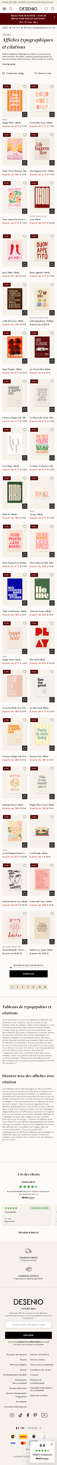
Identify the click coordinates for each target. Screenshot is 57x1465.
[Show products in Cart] (52, 8)
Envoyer (28, 1335)
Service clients (37, 1359)
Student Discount (18, 1388)
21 (40, 987)
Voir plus (28, 974)
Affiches (16, 27)
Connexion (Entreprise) (15, 1407)
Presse (23, 1359)
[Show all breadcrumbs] (5, 27)
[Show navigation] (4, 8)
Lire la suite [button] (8, 64)
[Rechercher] (11, 8)
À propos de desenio (17, 1354)
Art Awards (21, 1401)
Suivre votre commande (41, 1364)
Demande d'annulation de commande (41, 1389)
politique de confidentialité (28, 1342)
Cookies (34, 1375)
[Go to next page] (45, 987)
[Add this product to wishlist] (24, 86)
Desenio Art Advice (39, 1354)
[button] (42, 1452)
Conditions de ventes (40, 1370)
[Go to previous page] (12, 987)
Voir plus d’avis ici (28, 1232)
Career (23, 1370)
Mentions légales (18, 1364)
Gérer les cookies (39, 1395)
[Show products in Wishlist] (46, 8)
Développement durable (15, 1375)
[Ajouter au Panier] (24, 114)
